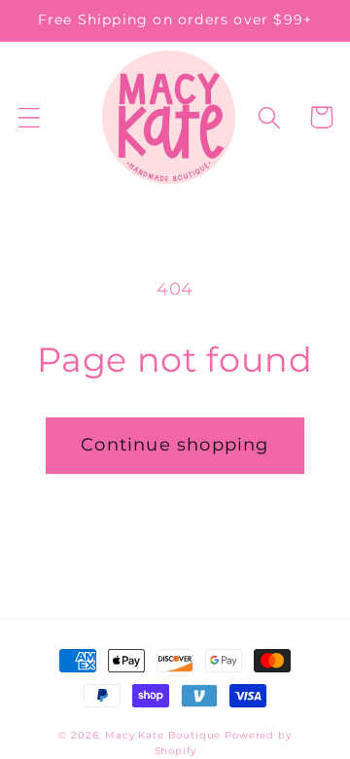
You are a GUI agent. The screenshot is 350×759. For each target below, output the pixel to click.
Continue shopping (174, 444)
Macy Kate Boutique (163, 735)
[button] (29, 117)
